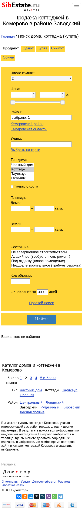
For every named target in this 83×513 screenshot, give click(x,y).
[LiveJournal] (42, 496)
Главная (8, 36)
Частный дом (31, 390)
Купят (42, 48)
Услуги (25, 481)
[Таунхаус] (22, 174)
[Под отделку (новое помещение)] (46, 261)
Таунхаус (69, 390)
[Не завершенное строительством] (46, 252)
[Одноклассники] (24, 496)
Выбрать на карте (25, 150)
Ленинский (55, 402)
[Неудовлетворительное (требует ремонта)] (46, 265)
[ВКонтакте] (18, 496)
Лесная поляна (32, 412)
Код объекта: (21, 276)
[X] (36, 496)
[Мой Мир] (30, 496)
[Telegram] (60, 496)
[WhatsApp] (54, 496)
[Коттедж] (22, 169)
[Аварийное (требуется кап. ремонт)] (46, 256)
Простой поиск (41, 303)
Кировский (71, 407)
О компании (10, 481)
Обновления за (24, 292)
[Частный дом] (22, 165)
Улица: (16, 139)
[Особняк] (22, 178)
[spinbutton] (21, 95)
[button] (33, 93)
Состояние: (20, 247)
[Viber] (48, 496)
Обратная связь (13, 485)
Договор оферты (44, 481)
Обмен (8, 57)
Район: (16, 112)
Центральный (31, 402)
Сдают (28, 48)
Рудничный (50, 407)
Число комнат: (23, 73)
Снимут (57, 48)
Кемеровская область (29, 129)
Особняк (27, 395)
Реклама (64, 481)
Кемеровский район (27, 124)
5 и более (48, 378)
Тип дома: (19, 160)
